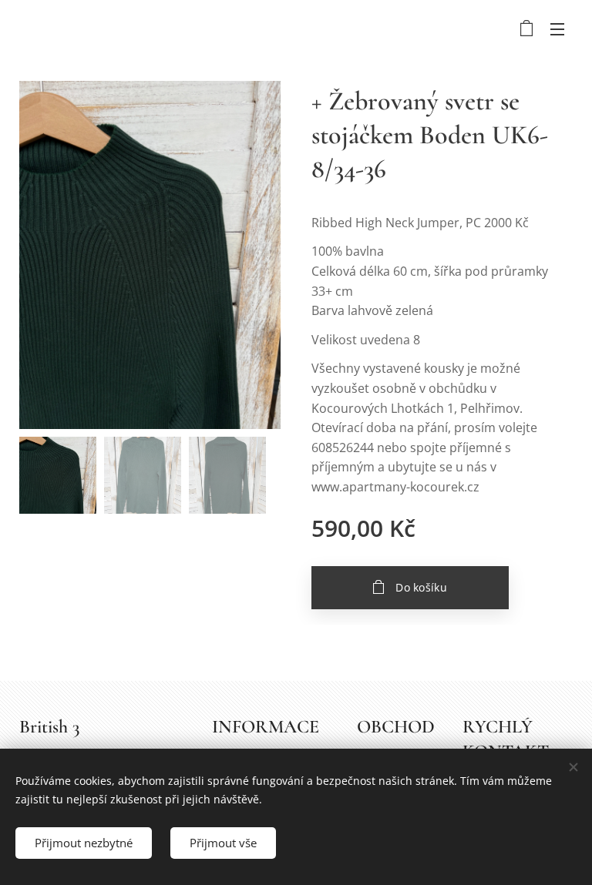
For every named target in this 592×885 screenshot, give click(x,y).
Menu (557, 28)
